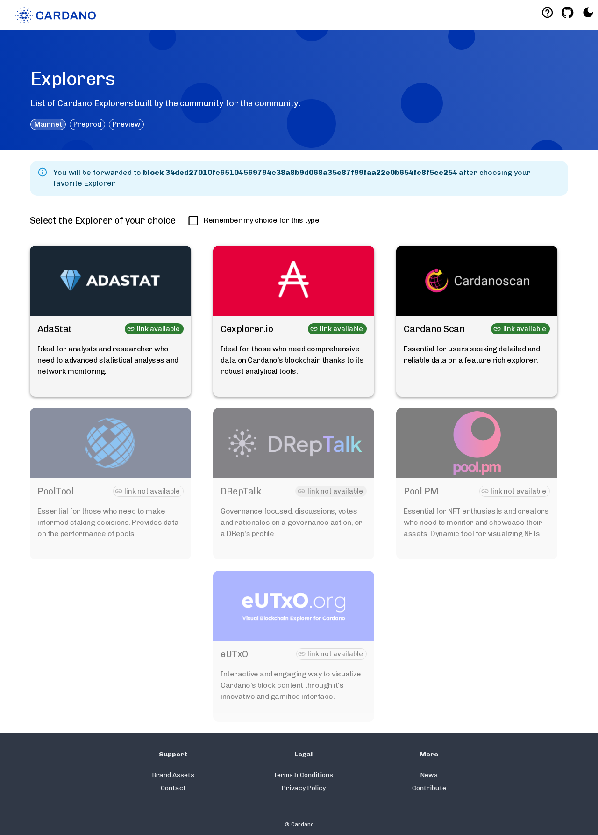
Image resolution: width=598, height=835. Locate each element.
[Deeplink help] (547, 12)
